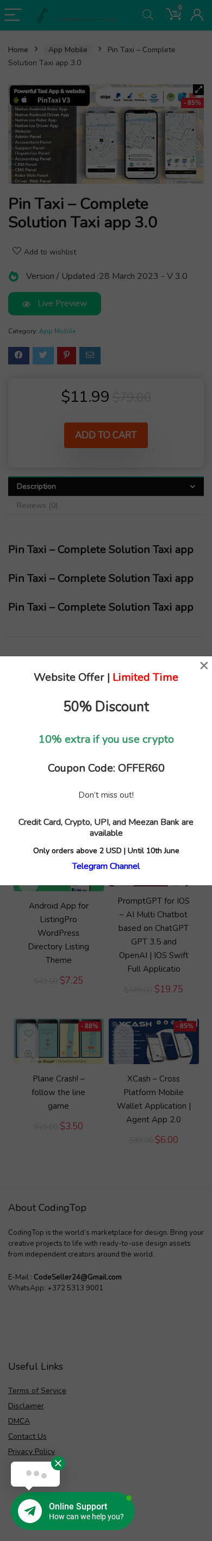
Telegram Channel (106, 866)
